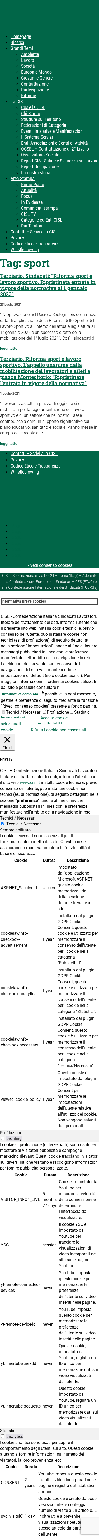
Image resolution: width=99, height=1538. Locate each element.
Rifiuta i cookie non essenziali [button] (58, 729)
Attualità (29, 190)
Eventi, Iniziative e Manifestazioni (52, 131)
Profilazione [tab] (11, 1132)
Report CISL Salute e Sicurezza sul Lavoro (59, 160)
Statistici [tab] (8, 1430)
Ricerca (17, 42)
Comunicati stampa (39, 208)
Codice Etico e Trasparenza (36, 243)
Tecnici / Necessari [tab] (17, 818)
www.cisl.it (30, 782)
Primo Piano (32, 184)
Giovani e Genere (37, 78)
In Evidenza (32, 202)
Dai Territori (31, 225)
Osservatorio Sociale (40, 154)
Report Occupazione (40, 166)
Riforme (28, 95)
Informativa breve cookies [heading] (24, 601)
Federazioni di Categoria (43, 125)
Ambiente (30, 54)
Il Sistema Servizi (37, 137)
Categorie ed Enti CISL (41, 220)
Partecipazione (35, 89)
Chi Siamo (30, 113)
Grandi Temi (22, 48)
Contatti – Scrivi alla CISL (34, 232)
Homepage (21, 36)
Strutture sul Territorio (41, 119)
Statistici (82, 712)
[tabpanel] (49, 981)
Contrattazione (35, 84)
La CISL (18, 101)
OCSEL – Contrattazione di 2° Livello (55, 149)
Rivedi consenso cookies (49, 565)
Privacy (17, 237)
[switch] (2, 1138)
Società (28, 66)
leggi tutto (8, 348)
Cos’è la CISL (33, 107)
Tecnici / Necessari (23, 712)
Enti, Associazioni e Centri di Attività (54, 143)
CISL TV (28, 214)
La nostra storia (35, 172)
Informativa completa (20, 694)
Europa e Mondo (36, 72)
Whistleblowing (25, 249)
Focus (26, 196)
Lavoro (27, 60)
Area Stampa (23, 178)
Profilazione (58, 712)
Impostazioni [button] (13, 718)
